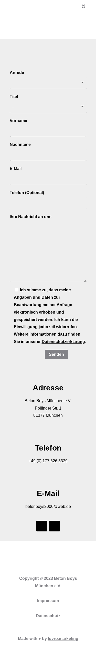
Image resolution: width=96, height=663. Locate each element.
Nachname (20, 144)
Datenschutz (48, 616)
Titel (14, 96)
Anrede (17, 72)
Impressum (48, 600)
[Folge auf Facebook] (41, 526)
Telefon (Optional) (27, 192)
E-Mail (16, 168)
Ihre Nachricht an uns (30, 217)
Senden (56, 354)
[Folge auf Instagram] (54, 526)
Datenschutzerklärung (63, 341)
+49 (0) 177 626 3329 (48, 461)
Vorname (18, 121)
